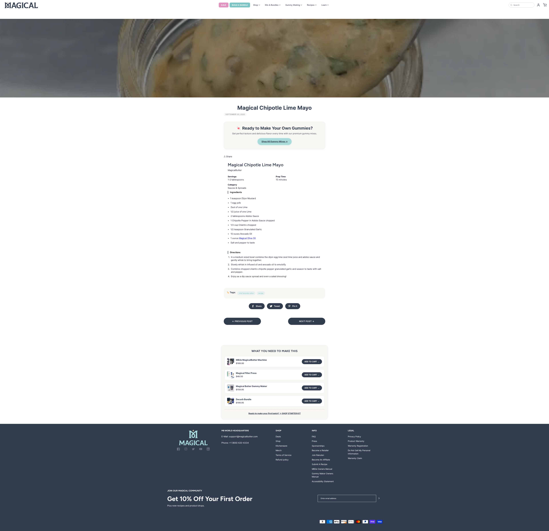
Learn (324, 5)
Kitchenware (281, 446)
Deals (278, 436)
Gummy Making (292, 5)
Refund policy (282, 459)
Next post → (306, 321)
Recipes (311, 5)
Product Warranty (356, 441)
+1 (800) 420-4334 (239, 442)
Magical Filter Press (246, 373)
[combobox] (522, 5)
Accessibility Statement (323, 481)
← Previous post (242, 321)
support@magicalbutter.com (243, 436)
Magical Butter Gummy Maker (251, 386)
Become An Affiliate (321, 459)
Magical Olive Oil (247, 238)
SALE (223, 5)
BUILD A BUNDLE (240, 5)
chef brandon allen (246, 293)
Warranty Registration (358, 446)
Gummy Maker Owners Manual (322, 475)
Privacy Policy (354, 436)
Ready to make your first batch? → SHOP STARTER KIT (274, 413)
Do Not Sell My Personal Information (359, 452)
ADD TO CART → (311, 362)
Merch (279, 450)
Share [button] (229, 156)
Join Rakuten (318, 455)
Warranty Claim (355, 458)
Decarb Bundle (243, 399)
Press (314, 441)
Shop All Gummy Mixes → (274, 141)
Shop (255, 5)
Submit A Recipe (319, 464)
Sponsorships (318, 446)
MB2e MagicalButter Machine (251, 360)
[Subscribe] (379, 498)
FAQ (314, 436)
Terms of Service (283, 455)
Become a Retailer (320, 450)
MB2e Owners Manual (322, 469)
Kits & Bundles (272, 5)
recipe (260, 293)
